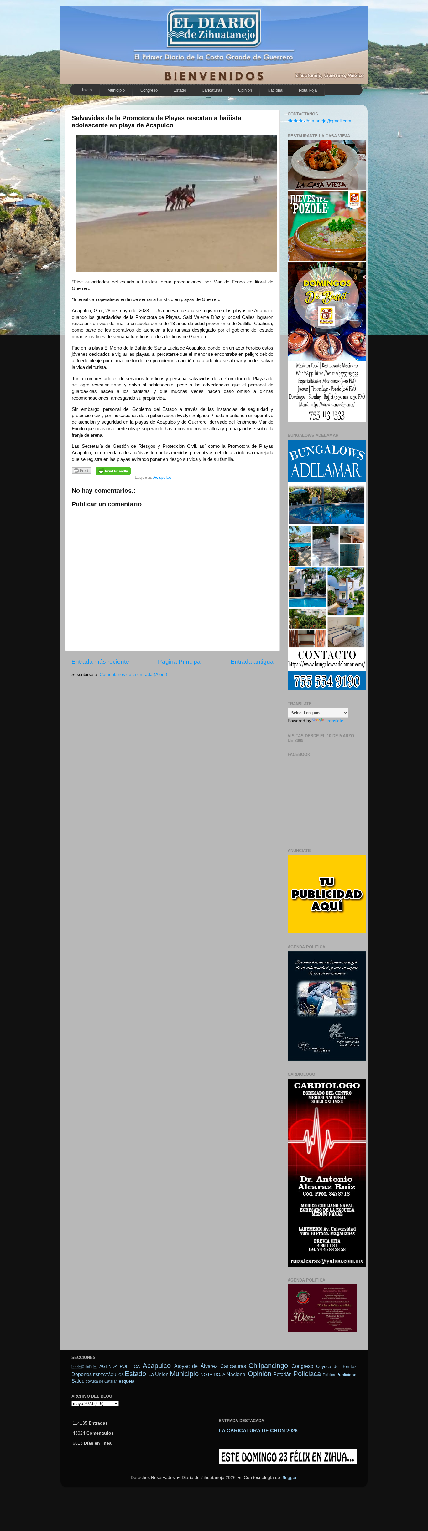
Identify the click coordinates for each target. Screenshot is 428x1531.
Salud (78, 1381)
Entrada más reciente (100, 661)
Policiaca (307, 1374)
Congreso (149, 90)
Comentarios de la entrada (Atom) (133, 674)
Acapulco (162, 477)
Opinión (245, 90)
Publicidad (346, 1374)
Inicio (87, 90)
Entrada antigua (252, 661)
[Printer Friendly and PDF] (81, 471)
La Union (158, 1374)
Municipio (116, 90)
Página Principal (180, 661)
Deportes (81, 1374)
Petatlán (282, 1374)
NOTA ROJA (213, 1374)
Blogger (288, 1477)
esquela (126, 1381)
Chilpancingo (268, 1366)
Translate (334, 720)
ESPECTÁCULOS (108, 1375)
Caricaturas (212, 90)
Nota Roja (308, 90)
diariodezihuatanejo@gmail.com (319, 121)
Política (329, 1375)
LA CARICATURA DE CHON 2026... (260, 1430)
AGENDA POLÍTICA (119, 1366)
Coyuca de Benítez (336, 1366)
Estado (179, 90)
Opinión (84, 1367)
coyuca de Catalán (102, 1381)
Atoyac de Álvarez (195, 1366)
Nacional (275, 90)
